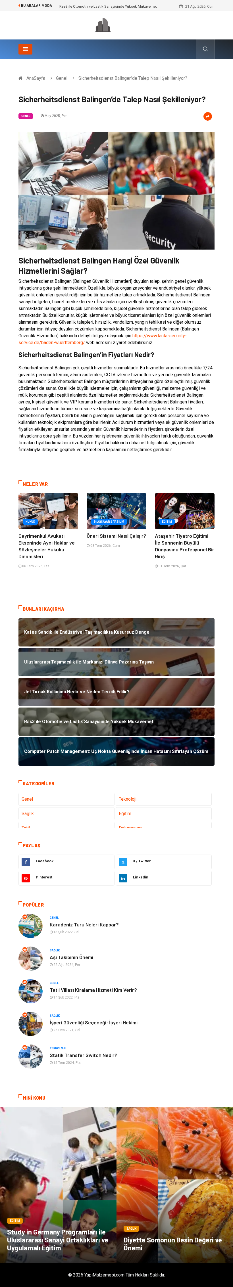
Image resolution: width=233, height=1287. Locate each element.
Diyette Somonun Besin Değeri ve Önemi (173, 1244)
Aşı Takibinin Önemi (71, 957)
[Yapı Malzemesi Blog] (116, 25)
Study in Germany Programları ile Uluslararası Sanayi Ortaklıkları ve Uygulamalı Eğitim (57, 1240)
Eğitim (167, 521)
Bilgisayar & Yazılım (109, 521)
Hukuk (30, 521)
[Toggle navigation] (25, 49)
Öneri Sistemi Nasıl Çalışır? (116, 536)
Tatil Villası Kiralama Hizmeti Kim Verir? (93, 990)
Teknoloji (127, 799)
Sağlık (28, 813)
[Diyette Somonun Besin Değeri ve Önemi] (174, 1185)
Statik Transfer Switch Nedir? (83, 1055)
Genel (61, 78)
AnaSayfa (35, 78)
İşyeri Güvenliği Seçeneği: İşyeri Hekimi (94, 1022)
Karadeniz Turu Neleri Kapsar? (84, 924)
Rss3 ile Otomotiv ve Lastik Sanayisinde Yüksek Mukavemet (108, 6)
